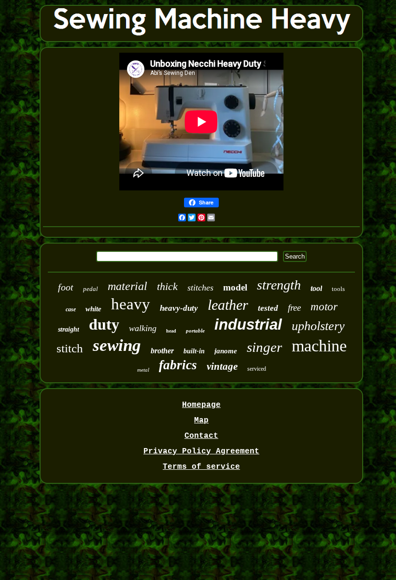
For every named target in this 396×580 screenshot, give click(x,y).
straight (68, 329)
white (93, 309)
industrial (248, 324)
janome (225, 351)
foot (65, 287)
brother (162, 351)
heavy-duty (179, 308)
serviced (256, 368)
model (235, 287)
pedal (90, 288)
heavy (130, 304)
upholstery (318, 326)
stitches (200, 287)
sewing (117, 345)
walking (142, 328)
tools (338, 288)
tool (316, 288)
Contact (201, 436)
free (294, 308)
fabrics (178, 365)
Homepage (201, 405)
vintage (222, 366)
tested (268, 308)
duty (104, 324)
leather (228, 305)
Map (201, 420)
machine (319, 346)
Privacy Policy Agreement (201, 451)
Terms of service (201, 467)
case (71, 309)
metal (143, 370)
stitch (70, 348)
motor (324, 307)
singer (264, 347)
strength (279, 284)
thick (167, 286)
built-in (194, 351)
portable (195, 331)
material (127, 286)
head (171, 331)
